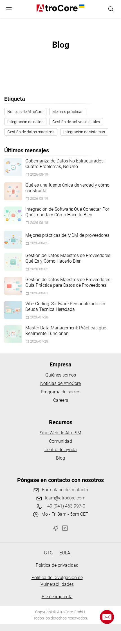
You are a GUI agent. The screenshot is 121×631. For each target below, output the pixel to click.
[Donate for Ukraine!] (81, 6)
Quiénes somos (60, 375)
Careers (60, 400)
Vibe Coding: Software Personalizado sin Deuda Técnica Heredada (65, 306)
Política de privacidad (57, 565)
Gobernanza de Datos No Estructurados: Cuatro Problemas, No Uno (64, 163)
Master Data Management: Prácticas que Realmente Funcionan (65, 330)
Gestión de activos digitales (76, 122)
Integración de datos (25, 122)
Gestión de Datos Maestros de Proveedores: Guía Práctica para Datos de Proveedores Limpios (68, 282)
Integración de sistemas (84, 132)
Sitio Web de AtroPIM (60, 432)
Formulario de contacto (65, 489)
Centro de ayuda (60, 449)
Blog (60, 458)
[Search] (111, 8)
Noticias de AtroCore (25, 111)
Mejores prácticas (67, 111)
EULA (64, 553)
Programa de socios (60, 391)
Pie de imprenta (57, 596)
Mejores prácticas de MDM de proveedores (67, 235)
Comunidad (60, 441)
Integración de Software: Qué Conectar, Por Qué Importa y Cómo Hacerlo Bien (67, 211)
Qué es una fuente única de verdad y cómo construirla (67, 187)
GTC (48, 553)
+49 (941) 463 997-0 (65, 506)
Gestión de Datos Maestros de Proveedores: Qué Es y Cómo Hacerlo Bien (68, 258)
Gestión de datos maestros (30, 132)
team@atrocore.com (65, 498)
